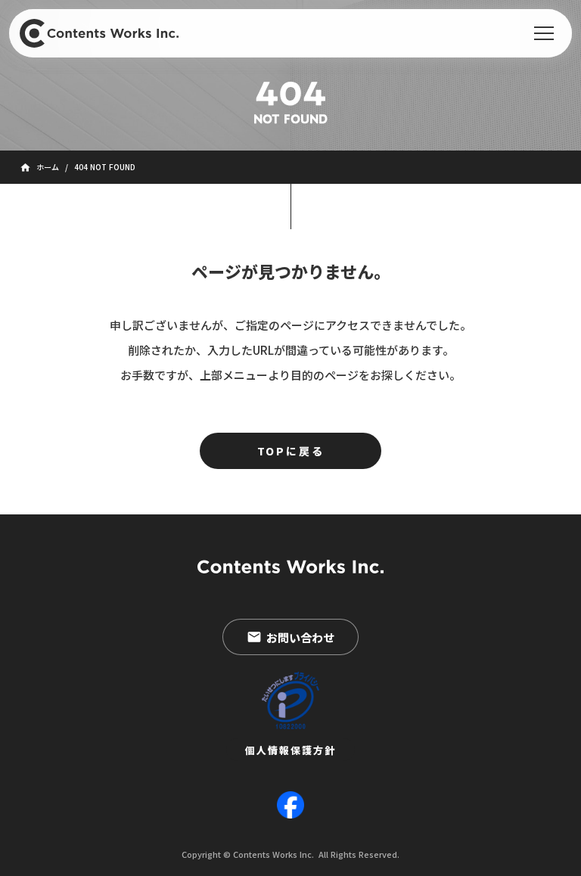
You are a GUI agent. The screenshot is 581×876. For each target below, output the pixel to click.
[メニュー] (544, 33)
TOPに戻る (291, 450)
